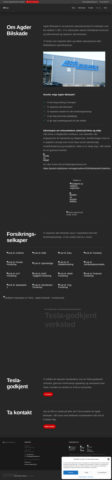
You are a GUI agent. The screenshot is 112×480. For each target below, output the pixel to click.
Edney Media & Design (20, 476)
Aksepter (70, 472)
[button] (108, 459)
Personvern (90, 476)
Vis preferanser (102, 472)
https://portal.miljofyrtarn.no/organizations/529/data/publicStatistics (77, 168)
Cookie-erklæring (83, 476)
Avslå (86, 472)
